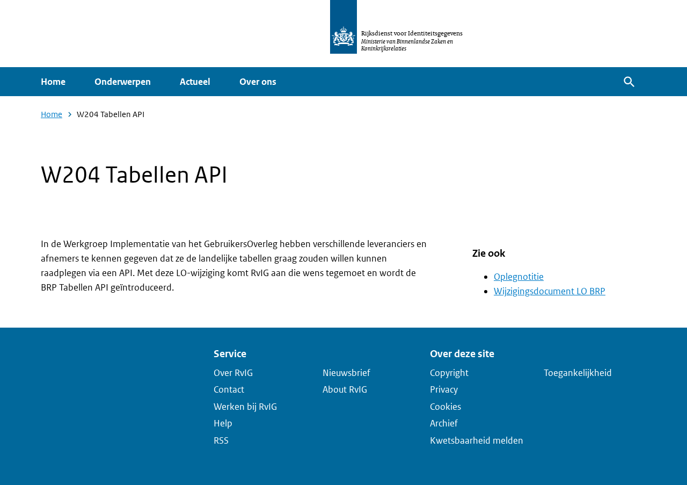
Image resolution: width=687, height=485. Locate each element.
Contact (229, 389)
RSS (221, 440)
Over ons (257, 82)
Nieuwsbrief (346, 372)
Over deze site (462, 354)
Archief (444, 423)
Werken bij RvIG (245, 406)
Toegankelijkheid (578, 372)
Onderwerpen (122, 82)
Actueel (195, 82)
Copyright (449, 372)
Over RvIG (233, 372)
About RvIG (345, 389)
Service (230, 354)
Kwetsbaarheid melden (476, 440)
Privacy (444, 389)
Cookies (445, 406)
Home (53, 82)
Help (223, 423)
